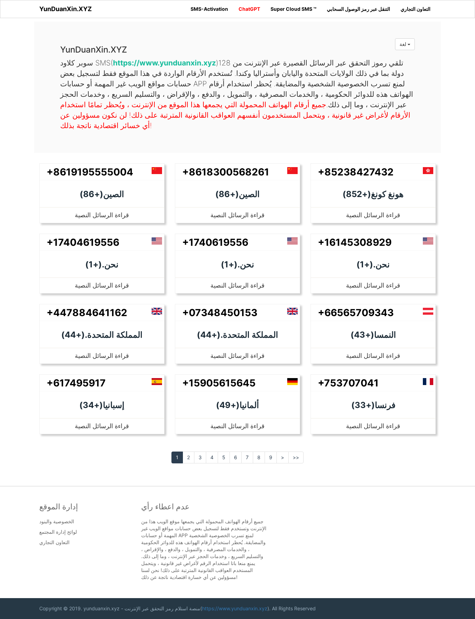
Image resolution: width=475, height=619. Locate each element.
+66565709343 (356, 313)
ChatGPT (249, 9)
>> (296, 457)
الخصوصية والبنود (56, 521)
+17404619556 (83, 242)
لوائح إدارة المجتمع (58, 532)
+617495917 (76, 383)
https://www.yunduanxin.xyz (234, 608)
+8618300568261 (225, 172)
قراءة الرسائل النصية (102, 215)
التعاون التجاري (415, 9)
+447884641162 (87, 313)
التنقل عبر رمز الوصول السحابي (358, 9)
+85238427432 (356, 172)
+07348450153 (219, 313)
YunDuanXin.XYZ (65, 9)
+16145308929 (355, 242)
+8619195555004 (90, 172)
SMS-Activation (209, 9)
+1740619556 (215, 242)
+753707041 (348, 383)
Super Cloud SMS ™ (293, 9)
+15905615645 (219, 383)
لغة (404, 44)
